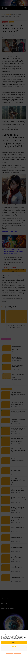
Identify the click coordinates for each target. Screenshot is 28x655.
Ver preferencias (14, 650)
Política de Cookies (9, 653)
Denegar (14, 646)
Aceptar (14, 642)
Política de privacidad (17, 653)
